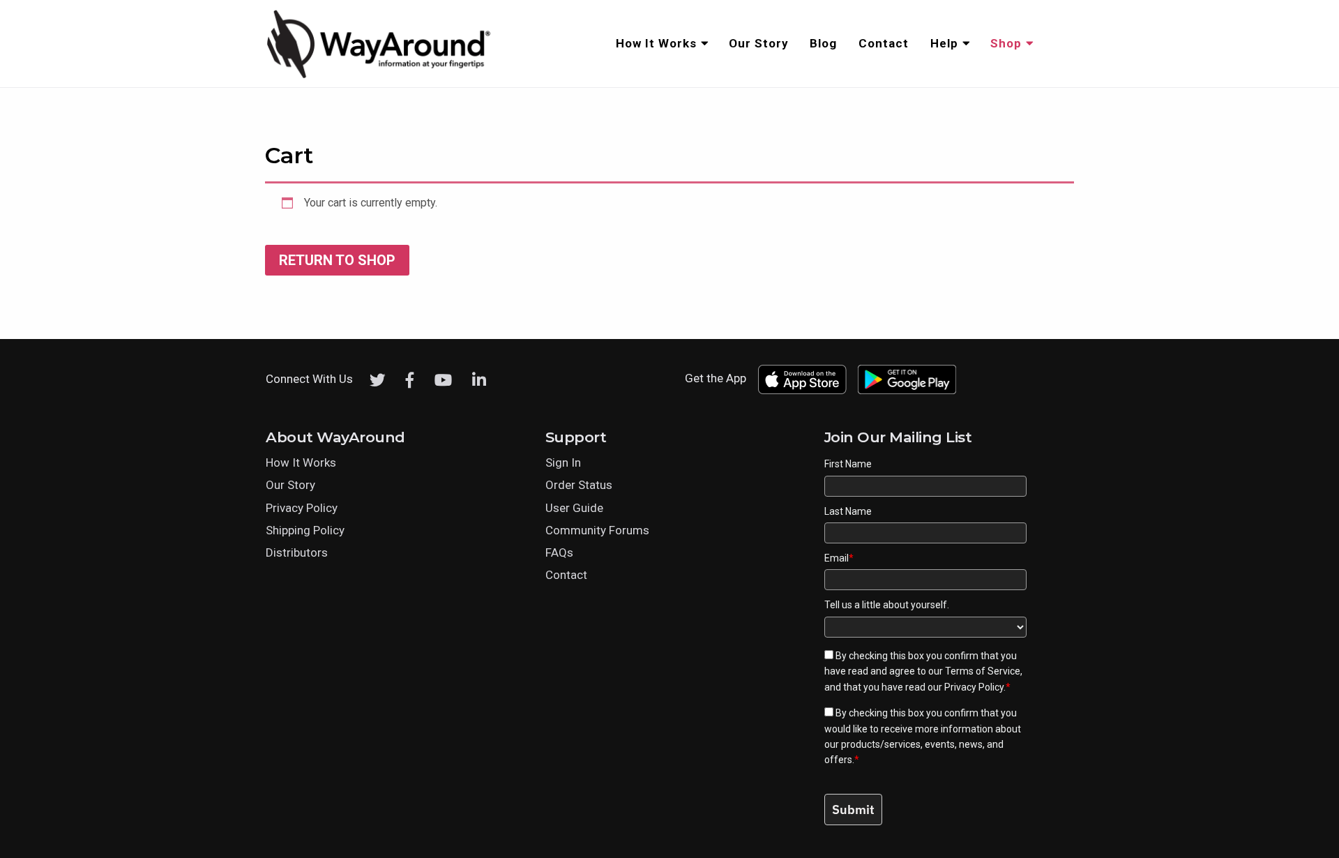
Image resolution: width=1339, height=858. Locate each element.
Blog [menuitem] (823, 43)
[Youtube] (443, 380)
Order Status (578, 485)
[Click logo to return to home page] (380, 76)
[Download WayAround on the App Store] (802, 379)
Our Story (290, 485)
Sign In (563, 462)
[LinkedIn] (479, 380)
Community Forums (597, 530)
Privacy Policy (302, 508)
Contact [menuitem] (883, 43)
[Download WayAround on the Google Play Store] (907, 379)
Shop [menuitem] (1006, 43)
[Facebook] (410, 380)
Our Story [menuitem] (759, 43)
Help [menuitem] (944, 43)
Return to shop (337, 260)
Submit (853, 809)
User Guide (574, 508)
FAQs (559, 552)
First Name (848, 463)
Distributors (297, 552)
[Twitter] (378, 380)
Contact (566, 575)
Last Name (848, 511)
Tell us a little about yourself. (886, 604)
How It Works (301, 462)
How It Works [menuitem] (656, 43)
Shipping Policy (305, 530)
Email (839, 558)
